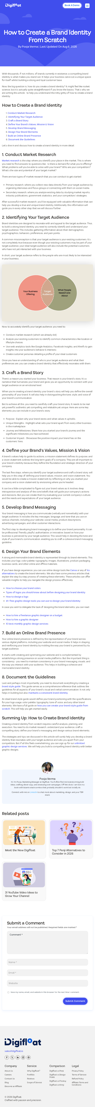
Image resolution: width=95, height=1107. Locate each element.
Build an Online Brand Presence (24, 136)
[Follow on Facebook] (7, 1057)
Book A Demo (72, 5)
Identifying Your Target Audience (25, 117)
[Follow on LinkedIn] (18, 1057)
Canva (73, 570)
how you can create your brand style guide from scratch (45, 707)
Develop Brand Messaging (22, 128)
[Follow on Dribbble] (28, 1057)
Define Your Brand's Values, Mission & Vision (31, 124)
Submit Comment (75, 1001)
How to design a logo (17, 596)
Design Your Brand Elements (23, 132)
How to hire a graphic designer (22, 619)
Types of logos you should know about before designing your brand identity (45, 592)
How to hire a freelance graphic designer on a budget (34, 615)
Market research (10, 160)
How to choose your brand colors (23, 588)
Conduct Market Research (21, 113)
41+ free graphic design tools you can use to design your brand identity (43, 601)
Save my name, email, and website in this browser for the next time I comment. (45, 992)
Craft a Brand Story (18, 120)
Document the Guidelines (21, 139)
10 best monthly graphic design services (27, 624)
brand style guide (11, 686)
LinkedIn (33, 792)
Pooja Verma (30, 47)
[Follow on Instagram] (23, 1057)
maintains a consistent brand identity (48, 693)
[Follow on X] (12, 1057)
